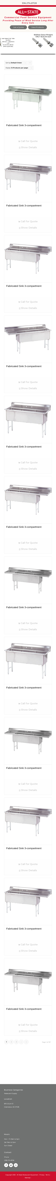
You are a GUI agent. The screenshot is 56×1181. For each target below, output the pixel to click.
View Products (37, 27)
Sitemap (27, 1178)
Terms (48, 1175)
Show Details (28, 147)
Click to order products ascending (30, 63)
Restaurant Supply (10, 1093)
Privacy (41, 1175)
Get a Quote (18, 27)
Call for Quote (29, 141)
